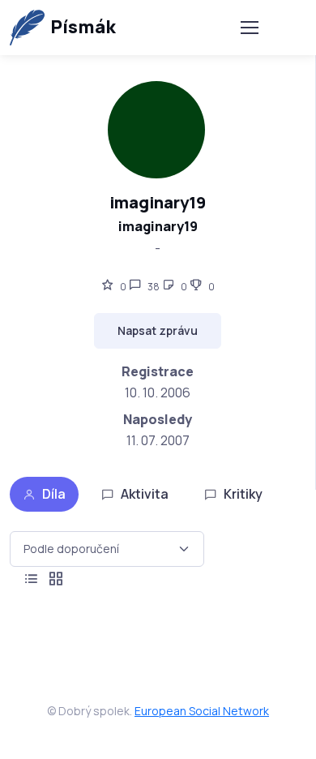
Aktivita (145, 494)
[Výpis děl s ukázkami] (56, 579)
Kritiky (243, 494)
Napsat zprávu (157, 330)
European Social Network (202, 710)
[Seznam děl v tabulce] (32, 579)
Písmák (83, 27)
